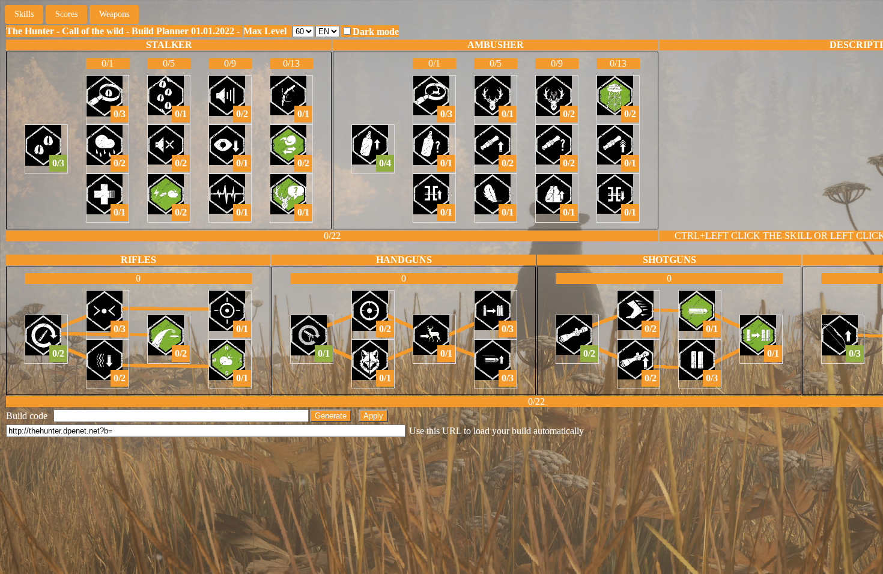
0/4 (385, 163)
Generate (331, 415)
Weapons (114, 14)
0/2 (120, 163)
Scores (66, 14)
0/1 (120, 212)
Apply (373, 415)
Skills (24, 14)
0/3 (58, 163)
